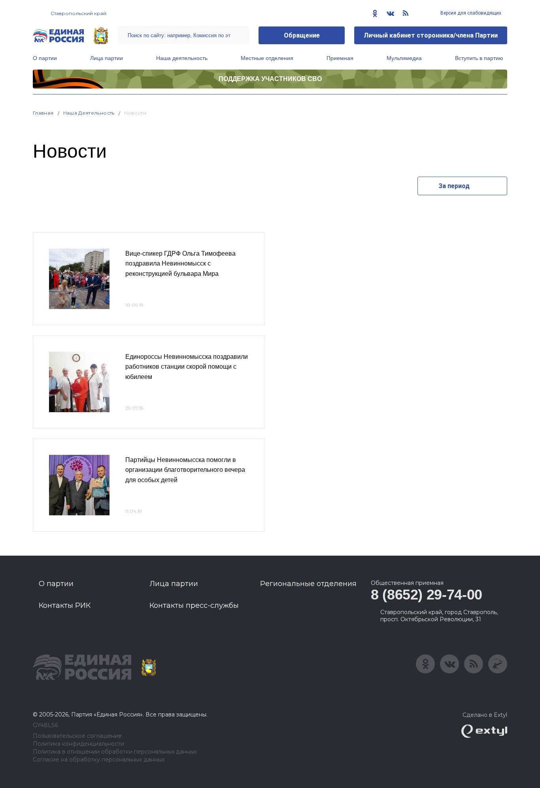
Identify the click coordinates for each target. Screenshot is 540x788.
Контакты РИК (65, 605)
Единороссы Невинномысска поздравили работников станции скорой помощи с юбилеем (186, 366)
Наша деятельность (182, 58)
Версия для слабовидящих (470, 13)
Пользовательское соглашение (77, 736)
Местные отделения (267, 58)
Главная (43, 113)
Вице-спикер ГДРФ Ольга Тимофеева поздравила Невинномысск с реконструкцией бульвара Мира (180, 263)
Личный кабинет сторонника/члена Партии (431, 35)
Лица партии (106, 58)
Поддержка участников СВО (270, 78)
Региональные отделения (308, 583)
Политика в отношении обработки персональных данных (115, 751)
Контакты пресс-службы (194, 605)
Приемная (340, 58)
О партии (45, 58)
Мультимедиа (404, 58)
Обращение (302, 35)
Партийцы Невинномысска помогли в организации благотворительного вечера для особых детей (185, 469)
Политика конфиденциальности (78, 744)
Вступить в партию (479, 58)
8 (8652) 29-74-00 (426, 594)
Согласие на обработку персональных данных (98, 759)
